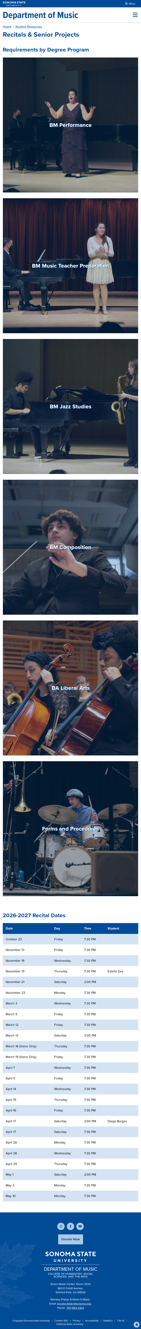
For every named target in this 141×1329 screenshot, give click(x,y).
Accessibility (92, 1320)
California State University (69, 1324)
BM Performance (70, 125)
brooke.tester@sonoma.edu (74, 1304)
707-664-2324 (75, 1308)
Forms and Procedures (70, 828)
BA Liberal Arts (71, 687)
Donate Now (70, 1239)
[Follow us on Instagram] (61, 1226)
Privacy (77, 1320)
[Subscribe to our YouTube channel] (80, 1226)
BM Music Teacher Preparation (70, 265)
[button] (137, 1325)
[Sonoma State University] (14, 3)
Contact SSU (62, 1320)
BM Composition (70, 547)
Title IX (121, 1320)
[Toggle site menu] (135, 14)
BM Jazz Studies (70, 406)
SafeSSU (108, 1320)
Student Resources (28, 26)
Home (7, 26)
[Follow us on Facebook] (70, 1226)
